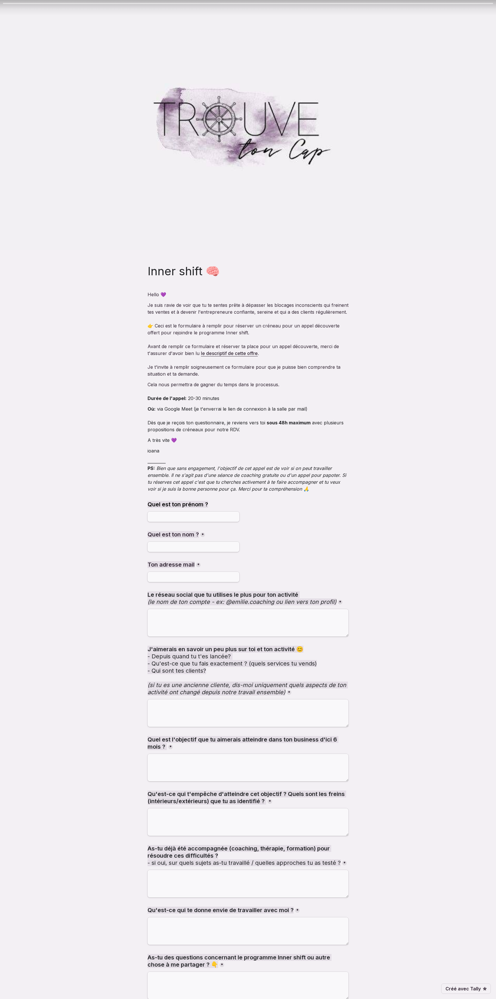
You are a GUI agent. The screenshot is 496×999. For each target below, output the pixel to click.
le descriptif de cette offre (229, 353)
